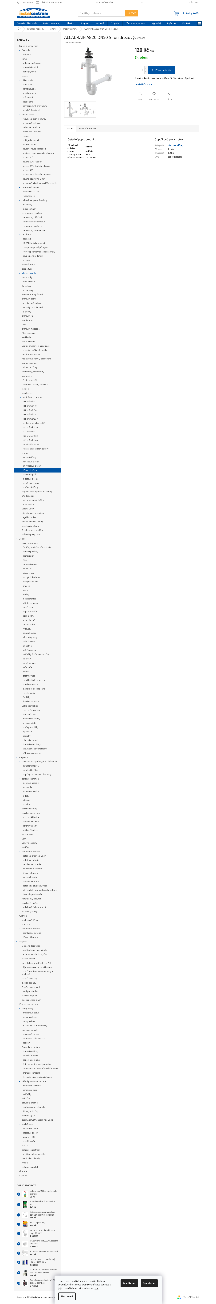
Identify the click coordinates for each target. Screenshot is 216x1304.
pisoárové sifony (31, 483)
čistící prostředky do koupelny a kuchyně (37, 973)
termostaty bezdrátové (34, 221)
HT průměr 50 (30, 410)
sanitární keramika (30, 778)
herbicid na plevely (31, 1158)
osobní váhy (28, 616)
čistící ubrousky (29, 978)
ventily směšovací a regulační (36, 346)
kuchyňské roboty (31, 577)
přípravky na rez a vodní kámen (37, 967)
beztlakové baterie (32, 864)
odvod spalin (28, 114)
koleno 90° (28, 157)
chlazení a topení (30, 740)
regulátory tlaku (29, 517)
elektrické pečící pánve (34, 688)
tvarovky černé (29, 298)
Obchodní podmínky (104, 2)
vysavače (27, 731)
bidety (26, 796)
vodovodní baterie (31, 851)
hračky (25, 1162)
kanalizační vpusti (31, 444)
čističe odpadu (29, 983)
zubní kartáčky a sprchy (34, 680)
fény (25, 560)
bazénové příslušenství (34, 1038)
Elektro (22, 538)
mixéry (26, 594)
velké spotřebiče (30, 706)
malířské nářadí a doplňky (35, 1025)
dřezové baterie (30, 873)
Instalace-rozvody (27, 273)
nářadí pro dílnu (30, 1090)
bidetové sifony (30, 479)
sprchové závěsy (30, 903)
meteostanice (29, 598)
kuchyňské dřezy (30, 920)
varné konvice (29, 663)
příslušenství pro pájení (33, 513)
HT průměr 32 (30, 401)
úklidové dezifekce (31, 946)
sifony (25, 453)
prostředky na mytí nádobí (34, 950)
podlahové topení (30, 187)
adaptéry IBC (29, 1137)
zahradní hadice (30, 1128)
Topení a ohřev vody (28, 46)
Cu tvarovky (27, 290)
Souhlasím (149, 1283)
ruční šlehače (29, 641)
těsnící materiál (29, 380)
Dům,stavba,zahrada (28, 1004)
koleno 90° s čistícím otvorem (37, 166)
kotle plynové (29, 71)
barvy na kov (29, 1021)
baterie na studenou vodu (35, 885)
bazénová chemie (31, 1034)
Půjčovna (23, 1175)
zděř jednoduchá (31, 140)
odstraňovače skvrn (31, 1000)
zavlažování (27, 1124)
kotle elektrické (30, 67)
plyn (24, 324)
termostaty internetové (34, 230)
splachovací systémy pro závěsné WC (40, 761)
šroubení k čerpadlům (32, 530)
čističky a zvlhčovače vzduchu (37, 547)
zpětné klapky (28, 341)
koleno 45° (28, 170)
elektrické (27, 84)
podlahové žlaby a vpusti (34, 907)
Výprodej (23, 1171)
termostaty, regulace (32, 213)
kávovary (27, 568)
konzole (26, 260)
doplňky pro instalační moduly (37, 774)
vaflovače (27, 667)
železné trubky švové (32, 294)
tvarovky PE (27, 316)
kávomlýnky (28, 573)
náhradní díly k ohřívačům (35, 106)
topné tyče (27, 269)
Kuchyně (23, 916)
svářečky (27, 1094)
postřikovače (29, 1141)
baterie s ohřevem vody (34, 856)
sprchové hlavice (31, 817)
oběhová (27, 54)
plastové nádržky (31, 783)
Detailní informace (143, 84)
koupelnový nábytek (31, 898)
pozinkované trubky (31, 303)
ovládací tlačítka (30, 770)
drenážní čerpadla (31, 1073)
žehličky (27, 697)
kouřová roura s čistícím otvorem (38, 153)
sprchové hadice (31, 821)
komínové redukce (32, 123)
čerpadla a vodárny (31, 1047)
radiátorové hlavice (31, 354)
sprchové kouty (29, 808)
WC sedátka (27, 834)
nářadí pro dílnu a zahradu (34, 1081)
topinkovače (29, 624)
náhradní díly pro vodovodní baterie (40, 890)
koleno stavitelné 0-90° (34, 179)
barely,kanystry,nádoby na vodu (37, 1120)
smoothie (27, 646)
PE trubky (26, 311)
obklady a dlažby (30, 1111)
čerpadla (26, 50)
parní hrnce (28, 607)
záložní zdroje (28, 264)
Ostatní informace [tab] (88, 128)
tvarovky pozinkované (32, 307)
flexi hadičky (28, 504)
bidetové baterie (31, 860)
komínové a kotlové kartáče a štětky (40, 183)
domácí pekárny (30, 551)
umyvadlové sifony (32, 466)
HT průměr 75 (30, 414)
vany (24, 838)
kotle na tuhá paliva (32, 63)
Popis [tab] (70, 128)
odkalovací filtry (29, 367)
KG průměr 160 (31, 436)
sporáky (27, 736)
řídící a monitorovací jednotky (37, 1064)
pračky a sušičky (31, 727)
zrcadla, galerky (29, 911)
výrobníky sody (30, 637)
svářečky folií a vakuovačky (36, 654)
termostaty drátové (32, 226)
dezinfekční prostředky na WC (36, 963)
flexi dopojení (29, 474)
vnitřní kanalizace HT (32, 397)
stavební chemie (30, 1102)
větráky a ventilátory (33, 753)
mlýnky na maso (30, 603)
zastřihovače (29, 676)
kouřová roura (29, 144)
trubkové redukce (31, 127)
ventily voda (28, 320)
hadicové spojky (30, 1133)
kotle (24, 59)
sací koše (26, 337)
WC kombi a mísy (31, 791)
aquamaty (27, 204)
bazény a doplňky (30, 1030)
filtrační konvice (30, 684)
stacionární (28, 101)
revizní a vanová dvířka (33, 500)
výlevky (26, 800)
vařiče (26, 671)
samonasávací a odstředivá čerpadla (40, 1068)
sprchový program (31, 813)
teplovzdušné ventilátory (35, 748)
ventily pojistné (29, 363)
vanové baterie (30, 877)
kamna (25, 76)
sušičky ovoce (29, 650)
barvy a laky (27, 1008)
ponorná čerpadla (31, 1060)
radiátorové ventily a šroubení (36, 358)
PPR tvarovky (28, 281)
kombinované (29, 89)
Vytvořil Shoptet (191, 1297)
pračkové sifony (30, 487)
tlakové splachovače (33, 894)
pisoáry (26, 804)
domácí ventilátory (32, 744)
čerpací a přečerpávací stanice (37, 1077)
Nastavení (67, 1296)
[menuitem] (27, 23)
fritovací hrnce (30, 564)
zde (96, 1288)
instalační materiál (31, 110)
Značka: (72, 42)
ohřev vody (27, 80)
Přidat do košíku (163, 70)
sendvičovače (29, 620)
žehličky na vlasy (31, 701)
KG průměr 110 (31, 427)
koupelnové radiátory (33, 256)
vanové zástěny (29, 843)
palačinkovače (29, 633)
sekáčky (27, 658)
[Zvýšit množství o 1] (146, 68)
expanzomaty (29, 209)
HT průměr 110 (31, 419)
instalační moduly (31, 766)
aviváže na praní (29, 995)
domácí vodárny (30, 1051)
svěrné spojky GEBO (31, 534)
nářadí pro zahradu (32, 1085)
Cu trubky (26, 286)
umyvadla (27, 787)
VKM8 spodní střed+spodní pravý (39, 251)
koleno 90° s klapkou (33, 161)
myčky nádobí (29, 723)
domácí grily (28, 556)
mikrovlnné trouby (31, 718)
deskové (27, 238)
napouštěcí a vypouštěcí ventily (37, 491)
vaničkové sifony (31, 461)
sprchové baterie (31, 881)
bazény (26, 1042)
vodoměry (27, 376)
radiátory (26, 234)
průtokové (28, 97)
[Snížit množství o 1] (146, 72)
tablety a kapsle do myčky (34, 954)
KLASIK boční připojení (34, 243)
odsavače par (29, 714)
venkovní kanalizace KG (34, 423)
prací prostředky (30, 991)
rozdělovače (29, 196)
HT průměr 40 (30, 406)
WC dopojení (28, 496)
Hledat (132, 13)
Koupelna (23, 757)
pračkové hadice (30, 830)
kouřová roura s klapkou (34, 148)
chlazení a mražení (31, 710)
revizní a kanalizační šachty (35, 448)
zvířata (25, 1145)
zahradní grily (28, 1115)
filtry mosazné (29, 333)
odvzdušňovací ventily (32, 521)
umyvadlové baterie (32, 868)
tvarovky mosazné (31, 329)
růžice (26, 136)
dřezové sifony (30, 470)
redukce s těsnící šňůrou (34, 119)
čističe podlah (28, 958)
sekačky (26, 1098)
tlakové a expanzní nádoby (34, 200)
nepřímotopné (29, 93)
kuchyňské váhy (30, 581)
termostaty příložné (32, 217)
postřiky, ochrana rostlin (33, 1154)
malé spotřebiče (30, 543)
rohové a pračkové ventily (34, 350)
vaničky (25, 847)
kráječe (26, 586)
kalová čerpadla (30, 1055)
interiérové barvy (31, 1012)
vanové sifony (29, 457)
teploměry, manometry (33, 371)
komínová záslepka (32, 131)
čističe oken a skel (31, 987)
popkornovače (30, 611)
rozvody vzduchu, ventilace (35, 384)
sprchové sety (30, 825)
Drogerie (23, 941)
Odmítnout (129, 1283)
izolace (25, 388)
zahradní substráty (31, 1150)
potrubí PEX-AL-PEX (32, 191)
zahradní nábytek (30, 1167)
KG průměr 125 (31, 431)
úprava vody (28, 508)
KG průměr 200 (31, 440)
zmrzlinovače (29, 693)
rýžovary (27, 628)
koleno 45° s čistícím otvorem (37, 174)
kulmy (25, 590)
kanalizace (27, 393)
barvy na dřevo (30, 1017)
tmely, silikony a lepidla (34, 1107)
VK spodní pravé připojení (36, 247)
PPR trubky (27, 277)
